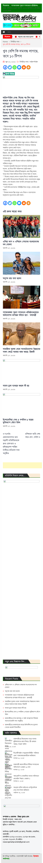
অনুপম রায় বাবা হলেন (22, 37)
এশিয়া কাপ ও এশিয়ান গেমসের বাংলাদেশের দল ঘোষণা (21, 243)
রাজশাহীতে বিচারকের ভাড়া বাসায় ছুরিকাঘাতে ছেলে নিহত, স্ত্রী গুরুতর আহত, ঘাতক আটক (24, 741)
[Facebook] (5, 67)
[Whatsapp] (14, 67)
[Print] (24, 67)
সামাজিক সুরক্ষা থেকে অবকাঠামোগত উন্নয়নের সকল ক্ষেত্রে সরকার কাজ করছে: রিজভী (21, 350)
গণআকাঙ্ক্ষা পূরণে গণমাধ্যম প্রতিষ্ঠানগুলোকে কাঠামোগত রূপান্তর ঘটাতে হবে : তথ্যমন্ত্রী (21, 314)
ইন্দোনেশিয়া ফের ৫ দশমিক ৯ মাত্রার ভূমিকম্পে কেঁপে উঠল (18, 421)
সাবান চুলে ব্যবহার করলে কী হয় (16, 385)
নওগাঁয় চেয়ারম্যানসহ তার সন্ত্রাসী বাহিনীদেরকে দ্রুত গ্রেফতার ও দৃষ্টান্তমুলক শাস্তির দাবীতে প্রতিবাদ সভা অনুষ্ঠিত (11, 444)
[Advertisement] (23, 465)
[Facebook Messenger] (19, 67)
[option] (25, 5)
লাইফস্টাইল (34, 62)
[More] (28, 67)
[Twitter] (10, 67)
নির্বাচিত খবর (24, 62)
